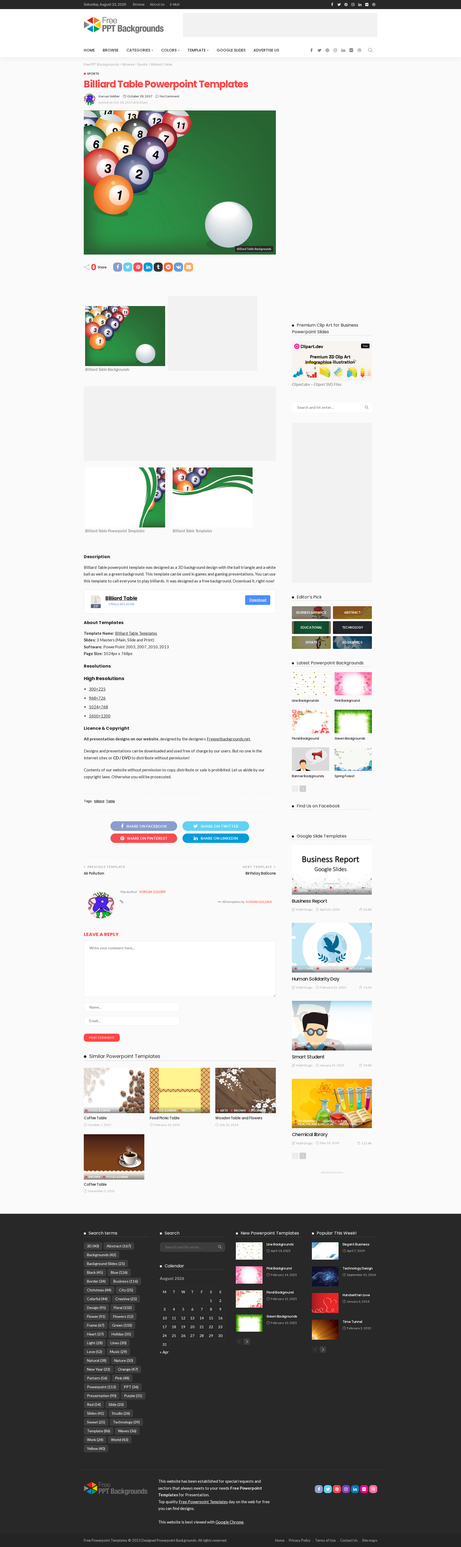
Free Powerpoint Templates (203, 1501)
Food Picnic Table (165, 1118)
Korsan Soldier (109, 96)
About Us (157, 4)
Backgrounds (101, 1254)
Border (96, 1281)
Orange (128, 1369)
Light (95, 1342)
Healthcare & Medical (316, 1123)
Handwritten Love (356, 1295)
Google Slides (231, 50)
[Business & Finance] (311, 612)
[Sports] (311, 642)
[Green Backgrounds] (353, 721)
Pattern (97, 1378)
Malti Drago (304, 909)
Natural (96, 1360)
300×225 (97, 689)
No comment (169, 96)
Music (118, 1351)
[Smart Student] (332, 1025)
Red (94, 1404)
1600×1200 (99, 715)
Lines (118, 1342)
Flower (96, 1316)
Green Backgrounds (350, 738)
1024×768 (98, 706)
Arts (224, 1110)
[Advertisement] (280, 25)
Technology (126, 1422)
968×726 (97, 698)
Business (125, 1281)
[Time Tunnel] (325, 1330)
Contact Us (348, 1540)
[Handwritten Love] (325, 1303)
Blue (301, 1043)
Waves (127, 1431)
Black (95, 1272)
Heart (95, 1334)
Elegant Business (356, 1244)
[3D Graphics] (352, 642)
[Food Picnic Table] (180, 1090)
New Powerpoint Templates (270, 1233)
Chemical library (309, 1134)
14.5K (367, 987)
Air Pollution (94, 873)
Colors (169, 50)
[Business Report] (332, 870)
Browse (139, 4)
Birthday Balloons (260, 873)
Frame (95, 1325)
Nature (123, 1360)
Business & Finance (312, 887)
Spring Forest (345, 776)
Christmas (99, 1290)
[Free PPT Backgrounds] (116, 1488)
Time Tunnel (352, 1321)
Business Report (309, 901)
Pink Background (347, 700)
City (126, 1290)
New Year (98, 1369)
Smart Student (308, 1056)
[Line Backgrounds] (310, 684)
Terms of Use (325, 1540)
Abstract (119, 1246)
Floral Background (305, 738)
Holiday (121, 1334)
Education (320, 1043)
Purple (133, 1395)
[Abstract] (352, 612)
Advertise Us (266, 50)
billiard (99, 801)
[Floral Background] (310, 721)
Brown (240, 1110)
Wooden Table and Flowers (238, 1118)
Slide (116, 1404)
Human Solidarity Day (315, 978)
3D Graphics (307, 1121)
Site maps (369, 1540)
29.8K (367, 1065)
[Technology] (352, 627)
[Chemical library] (332, 1103)
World (119, 1439)
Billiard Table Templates (136, 633)
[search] (370, 50)
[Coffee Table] (114, 1090)
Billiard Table (121, 598)
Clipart (297, 384)
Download (257, 600)
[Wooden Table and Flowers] (245, 1090)
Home (89, 50)
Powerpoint (101, 1387)
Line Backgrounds (305, 700)
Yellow (188, 1110)
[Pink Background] (353, 684)
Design (96, 1307)
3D (93, 1246)
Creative (126, 1298)
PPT (131, 1387)
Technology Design (358, 1268)
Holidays (357, 968)
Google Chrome (230, 1522)
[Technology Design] (325, 1276)
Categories (138, 50)
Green (303, 890)
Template (197, 50)
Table (110, 801)
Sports (93, 73)
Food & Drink (99, 1110)
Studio (121, 1413)
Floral (123, 1307)
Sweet (96, 1422)
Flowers (259, 1110)
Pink (122, 1378)
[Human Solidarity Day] (332, 947)
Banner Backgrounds (308, 776)
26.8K (367, 909)
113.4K (366, 1143)
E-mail (175, 4)
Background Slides (106, 1263)
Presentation (101, 1395)
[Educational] (311, 627)
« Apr (164, 1352)
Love (94, 1351)
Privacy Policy (300, 1540)
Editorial (306, 968)
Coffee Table (95, 1118)
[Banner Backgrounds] (310, 759)
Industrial (348, 1123)
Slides (95, 1413)
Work (95, 1439)
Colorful (97, 1298)
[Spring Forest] (353, 759)
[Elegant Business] (325, 1251)
